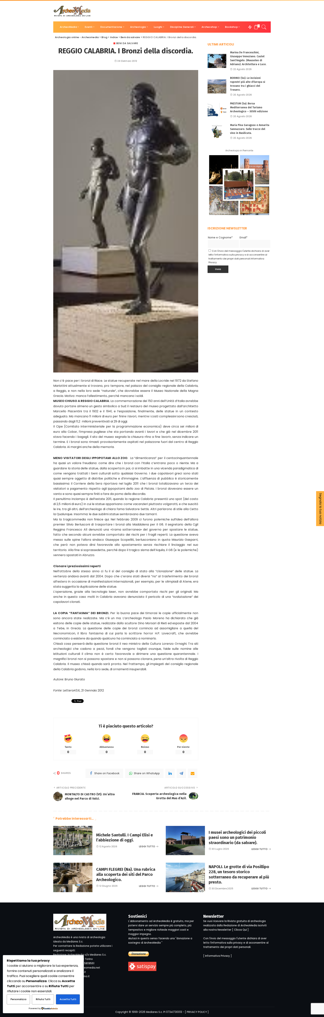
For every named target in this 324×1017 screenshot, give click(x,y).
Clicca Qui (240, 930)
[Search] (264, 27)
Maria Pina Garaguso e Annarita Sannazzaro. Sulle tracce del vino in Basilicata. (249, 129)
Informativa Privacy (217, 956)
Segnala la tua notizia (320, 508)
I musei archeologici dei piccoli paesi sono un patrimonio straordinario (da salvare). (237, 837)
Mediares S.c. (154, 1012)
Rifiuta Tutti (43, 999)
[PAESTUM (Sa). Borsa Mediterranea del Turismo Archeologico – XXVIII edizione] (217, 110)
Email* (244, 237)
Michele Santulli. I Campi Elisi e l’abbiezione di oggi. (124, 837)
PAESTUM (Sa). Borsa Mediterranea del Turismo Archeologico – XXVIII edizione (249, 107)
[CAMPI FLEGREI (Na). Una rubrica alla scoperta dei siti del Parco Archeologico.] (72, 877)
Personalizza (18, 999)
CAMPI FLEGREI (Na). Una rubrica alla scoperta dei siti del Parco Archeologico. (125, 874)
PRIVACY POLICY (197, 1012)
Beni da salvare (127, 43)
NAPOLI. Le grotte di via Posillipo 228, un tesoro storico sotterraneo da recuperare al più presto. (239, 874)
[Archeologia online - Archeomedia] (72, 11)
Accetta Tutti (68, 999)
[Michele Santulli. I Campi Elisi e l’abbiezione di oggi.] (72, 840)
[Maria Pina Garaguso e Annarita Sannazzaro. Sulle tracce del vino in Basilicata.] (217, 131)
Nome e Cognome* (220, 237)
